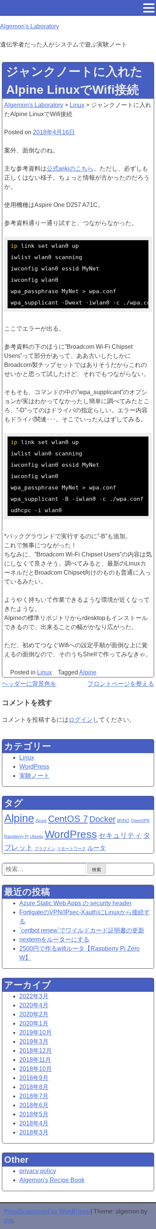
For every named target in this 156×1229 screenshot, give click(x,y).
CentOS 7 (68, 819)
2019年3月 (33, 1041)
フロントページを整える (120, 684)
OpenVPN (140, 820)
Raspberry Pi (16, 836)
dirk (9, 1220)
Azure (41, 820)
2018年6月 (33, 1105)
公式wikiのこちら (70, 168)
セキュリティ (120, 835)
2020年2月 (33, 1014)
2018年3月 (33, 1132)
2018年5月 (33, 1114)
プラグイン (44, 848)
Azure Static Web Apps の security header (75, 903)
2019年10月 (35, 1032)
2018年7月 (33, 1096)
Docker (102, 819)
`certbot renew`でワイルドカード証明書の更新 (81, 930)
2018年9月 (33, 1078)
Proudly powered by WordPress (46, 1211)
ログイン (81, 719)
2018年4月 (33, 1123)
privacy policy (37, 1171)
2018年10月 (35, 1069)
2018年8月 (33, 1087)
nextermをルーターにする (54, 939)
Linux (44, 672)
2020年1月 (33, 1023)
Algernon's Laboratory (29, 26)
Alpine (88, 672)
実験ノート (34, 775)
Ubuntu (36, 836)
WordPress (34, 766)
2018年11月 (35, 1060)
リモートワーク (71, 848)
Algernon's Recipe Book (51, 1180)
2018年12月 (35, 1050)
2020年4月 (33, 1005)
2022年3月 (33, 996)
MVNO (123, 820)
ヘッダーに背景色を (29, 684)
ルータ (96, 848)
